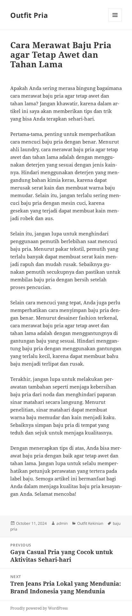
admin (62, 523)
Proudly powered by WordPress (39, 608)
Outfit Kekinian (90, 523)
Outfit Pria (29, 15)
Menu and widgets (115, 21)
